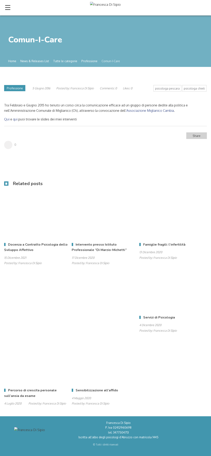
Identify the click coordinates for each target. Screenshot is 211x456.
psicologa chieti (194, 88)
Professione (15, 88)
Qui (6, 119)
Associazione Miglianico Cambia (150, 110)
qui (15, 119)
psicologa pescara (167, 88)
